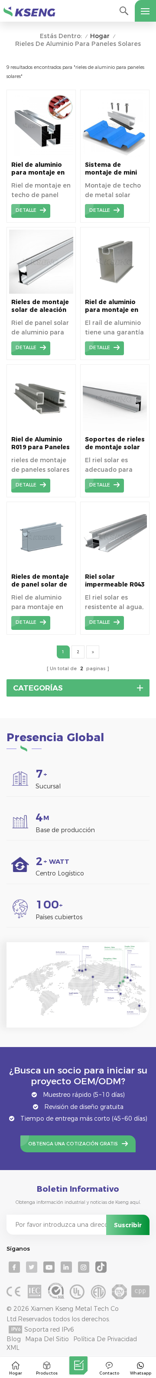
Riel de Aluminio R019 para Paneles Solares (40, 443)
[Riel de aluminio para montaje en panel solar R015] (115, 291)
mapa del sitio (47, 1339)
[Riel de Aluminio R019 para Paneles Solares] (41, 429)
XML (13, 1348)
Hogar (100, 36)
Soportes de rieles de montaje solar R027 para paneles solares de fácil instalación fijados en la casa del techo (115, 443)
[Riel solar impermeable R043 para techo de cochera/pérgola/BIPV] (115, 566)
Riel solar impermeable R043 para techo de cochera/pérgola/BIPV (115, 580)
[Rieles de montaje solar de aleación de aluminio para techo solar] (41, 291)
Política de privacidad (105, 1339)
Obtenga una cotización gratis (73, 1144)
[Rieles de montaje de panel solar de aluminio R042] (41, 566)
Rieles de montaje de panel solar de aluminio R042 (40, 580)
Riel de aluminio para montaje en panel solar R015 (111, 306)
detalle (26, 210)
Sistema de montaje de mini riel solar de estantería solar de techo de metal (114, 168)
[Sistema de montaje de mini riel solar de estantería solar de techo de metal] (115, 154)
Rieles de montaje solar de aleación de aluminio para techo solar (40, 306)
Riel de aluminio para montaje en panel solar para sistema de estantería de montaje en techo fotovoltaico (39, 168)
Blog (13, 1339)
